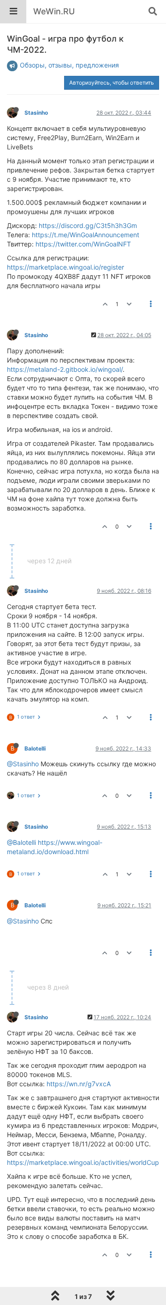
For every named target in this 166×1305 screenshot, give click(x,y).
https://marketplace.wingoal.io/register (65, 267)
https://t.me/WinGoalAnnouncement (85, 235)
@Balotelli (21, 842)
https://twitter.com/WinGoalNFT (83, 244)
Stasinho (36, 112)
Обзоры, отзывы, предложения (69, 65)
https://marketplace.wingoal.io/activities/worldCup (83, 1162)
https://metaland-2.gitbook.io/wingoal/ (65, 369)
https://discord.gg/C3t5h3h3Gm (88, 225)
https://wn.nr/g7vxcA (79, 1084)
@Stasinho (23, 764)
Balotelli (35, 748)
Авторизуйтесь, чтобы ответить (111, 82)
